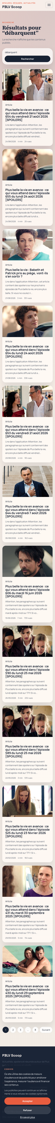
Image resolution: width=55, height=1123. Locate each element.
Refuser (27, 1110)
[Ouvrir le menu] (49, 5)
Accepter (27, 1101)
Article (8, 104)
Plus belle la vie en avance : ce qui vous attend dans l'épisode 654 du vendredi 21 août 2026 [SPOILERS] (27, 115)
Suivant (46, 1029)
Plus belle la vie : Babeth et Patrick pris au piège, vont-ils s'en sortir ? (26, 273)
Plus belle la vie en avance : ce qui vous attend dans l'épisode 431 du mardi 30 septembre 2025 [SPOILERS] (27, 911)
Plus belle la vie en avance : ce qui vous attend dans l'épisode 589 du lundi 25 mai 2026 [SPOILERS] (27, 751)
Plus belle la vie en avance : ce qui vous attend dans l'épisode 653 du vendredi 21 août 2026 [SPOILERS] (27, 431)
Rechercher (27, 58)
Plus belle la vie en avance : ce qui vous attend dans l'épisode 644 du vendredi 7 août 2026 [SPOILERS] (27, 511)
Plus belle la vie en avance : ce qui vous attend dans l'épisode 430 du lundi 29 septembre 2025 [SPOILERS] (27, 991)
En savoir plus (27, 1117)
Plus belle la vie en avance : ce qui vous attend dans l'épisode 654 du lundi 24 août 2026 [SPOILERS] (27, 351)
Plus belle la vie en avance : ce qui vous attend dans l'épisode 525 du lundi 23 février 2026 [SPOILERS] (27, 831)
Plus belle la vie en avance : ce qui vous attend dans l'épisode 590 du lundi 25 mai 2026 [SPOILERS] (27, 671)
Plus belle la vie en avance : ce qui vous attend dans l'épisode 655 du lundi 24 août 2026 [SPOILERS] (27, 195)
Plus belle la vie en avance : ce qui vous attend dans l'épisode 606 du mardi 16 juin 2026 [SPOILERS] (27, 591)
